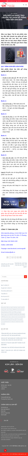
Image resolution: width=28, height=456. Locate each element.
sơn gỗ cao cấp (10, 316)
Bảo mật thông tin (5, 409)
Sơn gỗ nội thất (5, 319)
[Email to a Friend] (15, 257)
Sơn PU (10, 319)
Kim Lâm (12, 312)
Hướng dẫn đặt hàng (6, 397)
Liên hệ (3, 388)
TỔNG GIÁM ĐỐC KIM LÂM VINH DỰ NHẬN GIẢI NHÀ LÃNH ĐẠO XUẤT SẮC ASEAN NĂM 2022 (13, 334)
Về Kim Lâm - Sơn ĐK (6, 385)
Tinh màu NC (19, 319)
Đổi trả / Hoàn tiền (5, 413)
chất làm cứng (16, 307)
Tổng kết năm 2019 (19, 321)
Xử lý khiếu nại (4, 407)
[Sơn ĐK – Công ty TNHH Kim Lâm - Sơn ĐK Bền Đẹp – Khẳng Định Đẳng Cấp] (8, 5)
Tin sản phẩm (4, 299)
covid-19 (22, 307)
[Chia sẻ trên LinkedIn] (20, 257)
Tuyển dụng (4, 387)
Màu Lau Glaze (18, 312)
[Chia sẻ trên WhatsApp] (7, 257)
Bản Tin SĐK (4, 285)
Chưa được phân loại (6, 290)
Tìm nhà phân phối (5, 321)
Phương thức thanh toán (7, 399)
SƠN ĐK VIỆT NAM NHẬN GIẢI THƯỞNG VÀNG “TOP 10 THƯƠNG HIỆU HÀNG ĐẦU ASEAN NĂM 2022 (13, 339)
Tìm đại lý (12, 321)
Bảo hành (3, 411)
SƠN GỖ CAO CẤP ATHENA (19, 314)
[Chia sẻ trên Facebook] (10, 257)
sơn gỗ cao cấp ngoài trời (20, 316)
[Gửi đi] (25, 276)
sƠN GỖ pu (4, 316)
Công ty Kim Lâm (5, 309)
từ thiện (3, 323)
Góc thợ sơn (14, 13)
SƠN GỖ (11, 314)
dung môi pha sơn (5, 312)
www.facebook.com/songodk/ (16, 248)
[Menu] (26, 5)
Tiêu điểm (3, 293)
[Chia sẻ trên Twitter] (12, 257)
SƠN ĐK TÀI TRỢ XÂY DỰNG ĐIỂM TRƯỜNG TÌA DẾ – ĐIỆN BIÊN (13, 343)
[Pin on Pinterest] (18, 257)
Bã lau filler (4, 307)
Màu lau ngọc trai (5, 314)
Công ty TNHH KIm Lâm (14, 309)
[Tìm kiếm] (23, 4)
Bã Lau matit (9, 307)
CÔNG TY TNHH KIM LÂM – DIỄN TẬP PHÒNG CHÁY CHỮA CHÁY (13, 351)
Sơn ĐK (6, 420)
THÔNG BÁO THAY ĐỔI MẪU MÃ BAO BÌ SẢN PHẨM (13, 347)
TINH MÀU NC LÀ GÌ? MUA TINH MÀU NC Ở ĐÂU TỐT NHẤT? (21, 265)
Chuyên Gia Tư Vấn (5, 288)
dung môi (22, 309)
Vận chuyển (4, 414)
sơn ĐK (14, 319)
